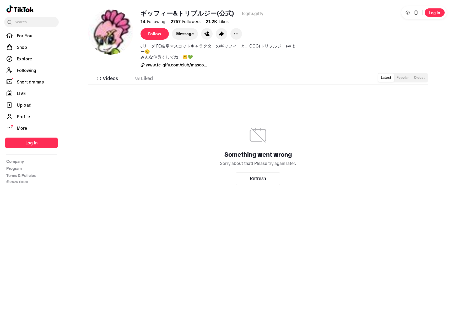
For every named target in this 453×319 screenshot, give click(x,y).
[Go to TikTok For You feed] (20, 9)
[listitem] (31, 35)
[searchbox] (31, 22)
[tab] (107, 78)
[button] (207, 34)
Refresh (258, 178)
